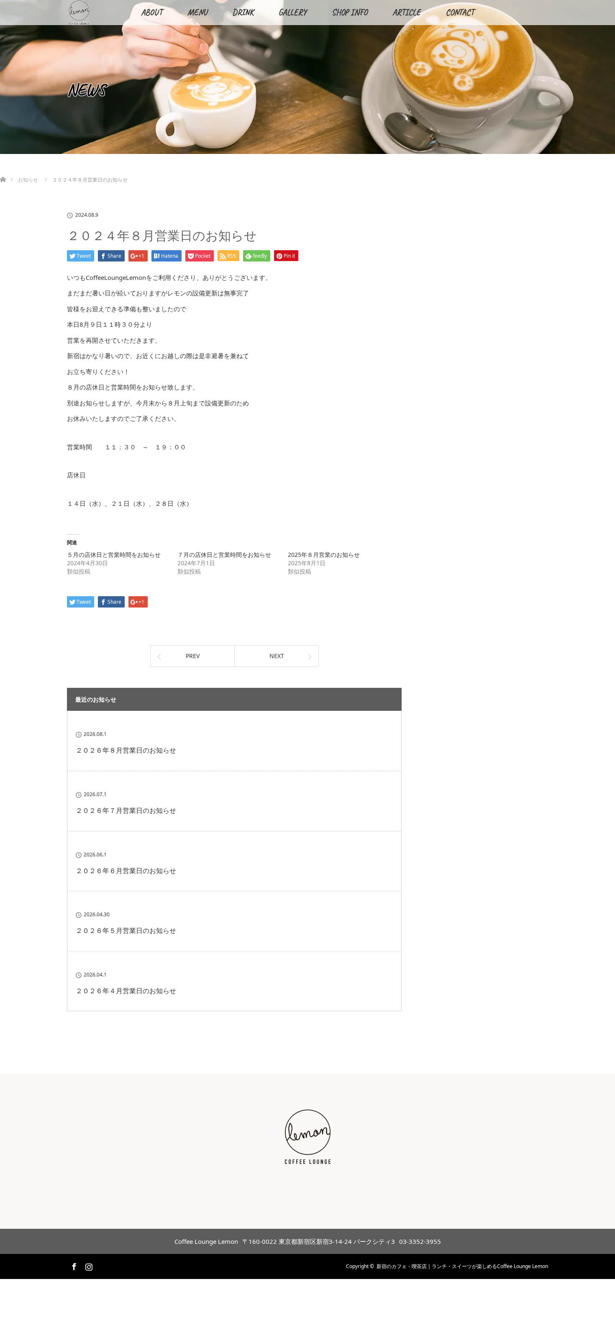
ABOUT (151, 12)
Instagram (88, 1265)
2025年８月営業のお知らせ (324, 555)
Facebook (73, 1265)
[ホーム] (2, 170)
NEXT (276, 656)
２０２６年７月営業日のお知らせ (126, 810)
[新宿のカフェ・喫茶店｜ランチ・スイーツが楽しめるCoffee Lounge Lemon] (307, 1159)
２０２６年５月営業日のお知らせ (126, 930)
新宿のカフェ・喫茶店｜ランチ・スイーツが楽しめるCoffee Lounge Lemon (462, 1266)
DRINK (243, 12)
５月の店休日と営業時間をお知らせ (114, 555)
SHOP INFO (349, 12)
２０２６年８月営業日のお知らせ (126, 750)
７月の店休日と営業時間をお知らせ (224, 555)
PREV (193, 656)
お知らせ (28, 179)
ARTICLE (406, 12)
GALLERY (293, 12)
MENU (197, 12)
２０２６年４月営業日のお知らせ (126, 990)
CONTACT (460, 12)
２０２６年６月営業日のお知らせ (126, 870)
